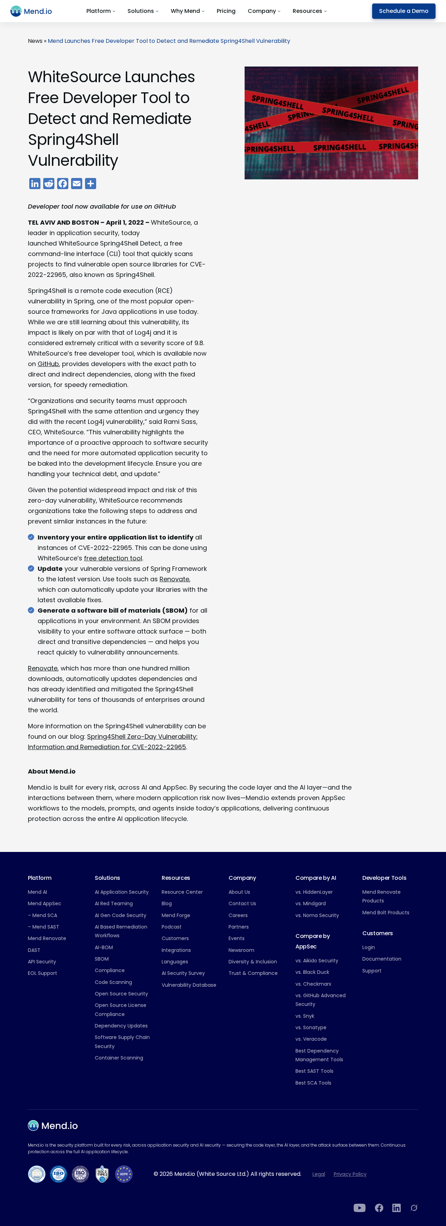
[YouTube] (360, 1208)
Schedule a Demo (404, 11)
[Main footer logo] (53, 1125)
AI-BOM (104, 947)
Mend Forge (176, 915)
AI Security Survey (183, 973)
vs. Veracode (311, 1038)
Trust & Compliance (253, 973)
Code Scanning (113, 982)
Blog (167, 903)
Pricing (226, 11)
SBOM (102, 958)
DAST (34, 950)
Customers (175, 938)
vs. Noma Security (317, 915)
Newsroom (241, 950)
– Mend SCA (42, 915)
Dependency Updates (121, 1025)
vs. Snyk (304, 1015)
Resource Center (182, 892)
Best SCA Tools (313, 1082)
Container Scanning (119, 1057)
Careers (238, 915)
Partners (239, 926)
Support (372, 970)
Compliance (110, 970)
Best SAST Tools (314, 1071)
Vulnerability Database (189, 984)
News (35, 41)
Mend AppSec (44, 903)
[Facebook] (379, 1208)
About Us (239, 892)
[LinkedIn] (396, 1208)
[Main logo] (35, 11)
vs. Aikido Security (316, 960)
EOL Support (42, 973)
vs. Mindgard (310, 903)
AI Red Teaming (114, 903)
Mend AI (37, 892)
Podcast (172, 926)
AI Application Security (122, 892)
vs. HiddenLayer (314, 892)
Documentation (381, 958)
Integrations (176, 950)
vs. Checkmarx (313, 983)
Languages (175, 961)
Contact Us (242, 903)
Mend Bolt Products (385, 912)
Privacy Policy (350, 1174)
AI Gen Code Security (120, 915)
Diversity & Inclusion (253, 961)
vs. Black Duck (312, 972)
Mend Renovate (47, 938)
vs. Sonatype (310, 1027)
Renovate (174, 579)
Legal (319, 1174)
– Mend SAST (43, 926)
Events (237, 938)
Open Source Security (121, 993)
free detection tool (113, 558)
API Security (42, 961)
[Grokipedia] (414, 1208)
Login (368, 947)
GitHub (48, 363)
